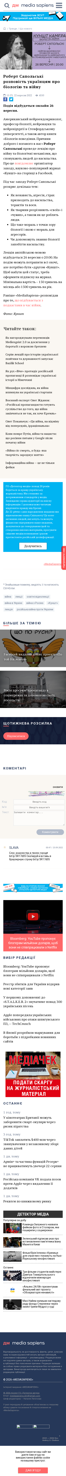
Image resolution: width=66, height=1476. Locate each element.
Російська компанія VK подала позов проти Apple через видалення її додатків (32, 1183)
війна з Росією (34, 603)
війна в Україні (13, 603)
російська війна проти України (35, 609)
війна (8, 596)
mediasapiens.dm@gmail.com (25, 1396)
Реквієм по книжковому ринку (27, 1201)
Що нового (26, 28)
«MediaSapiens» (53, 564)
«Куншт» (53, 603)
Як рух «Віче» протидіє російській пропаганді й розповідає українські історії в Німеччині (31, 375)
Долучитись (33, 546)
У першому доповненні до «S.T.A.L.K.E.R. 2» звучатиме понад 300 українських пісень (32, 1001)
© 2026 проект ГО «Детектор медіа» (21, 1393)
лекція (9, 609)
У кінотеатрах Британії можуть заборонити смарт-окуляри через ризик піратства (29, 1121)
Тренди (13, 28)
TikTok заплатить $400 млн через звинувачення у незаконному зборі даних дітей (30, 1143)
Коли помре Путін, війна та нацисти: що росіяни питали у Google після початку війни (31, 438)
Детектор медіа (33, 1214)
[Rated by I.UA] (25, 1427)
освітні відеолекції (38, 596)
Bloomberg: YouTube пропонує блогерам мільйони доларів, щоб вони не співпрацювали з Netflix (29, 970)
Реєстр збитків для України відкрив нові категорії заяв (31, 986)
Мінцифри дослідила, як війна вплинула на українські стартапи (29, 390)
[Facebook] (5, 99)
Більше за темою (22, 623)
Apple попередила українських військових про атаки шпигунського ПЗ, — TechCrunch (31, 1019)
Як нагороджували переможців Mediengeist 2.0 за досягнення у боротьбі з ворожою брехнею (28, 342)
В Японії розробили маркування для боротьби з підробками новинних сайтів (31, 1036)
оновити (58, 786)
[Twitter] (11, 99)
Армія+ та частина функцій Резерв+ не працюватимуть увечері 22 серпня (32, 1163)
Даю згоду (33, 1470)
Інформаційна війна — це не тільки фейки (30, 465)
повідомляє (24, 163)
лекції (19, 596)
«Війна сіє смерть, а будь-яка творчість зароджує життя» (26, 452)
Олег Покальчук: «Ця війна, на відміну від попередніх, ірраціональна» (32, 423)
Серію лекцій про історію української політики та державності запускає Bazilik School (32, 358)
